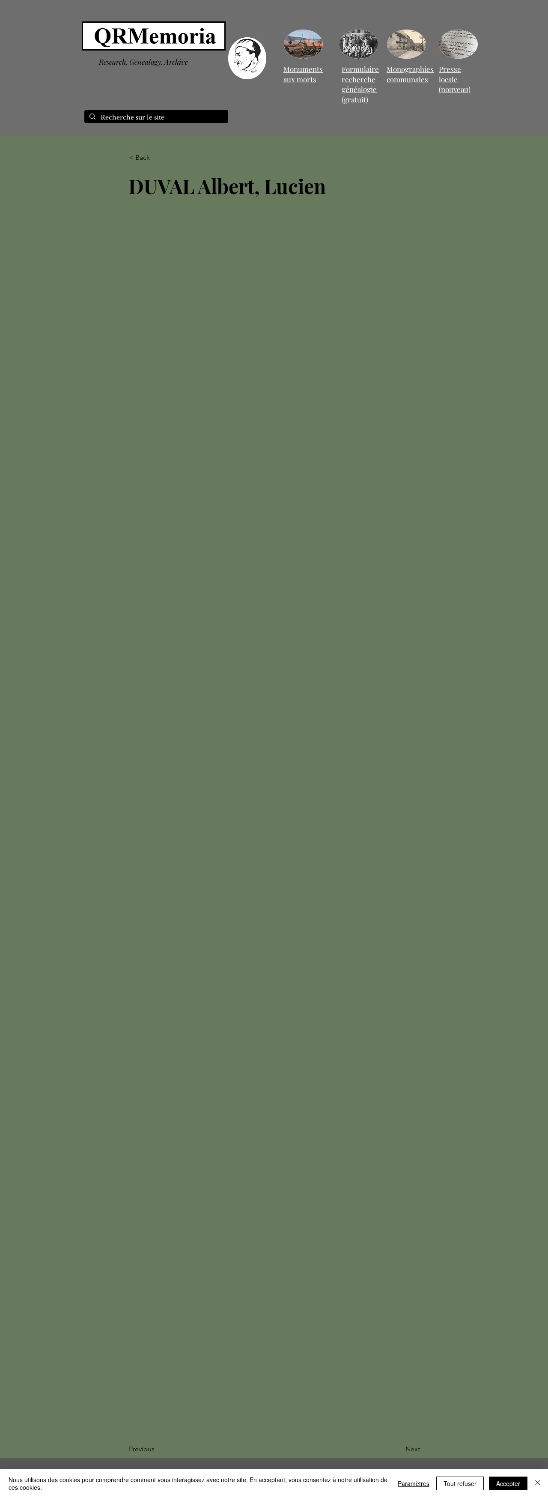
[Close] (538, 1483)
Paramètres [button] (413, 1483)
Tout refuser (460, 1483)
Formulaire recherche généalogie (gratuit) (360, 84)
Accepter (508, 1483)
